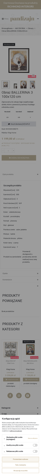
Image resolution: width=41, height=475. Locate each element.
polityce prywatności (16, 431)
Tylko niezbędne (20, 465)
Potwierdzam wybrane (20, 459)
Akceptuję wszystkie (20, 470)
